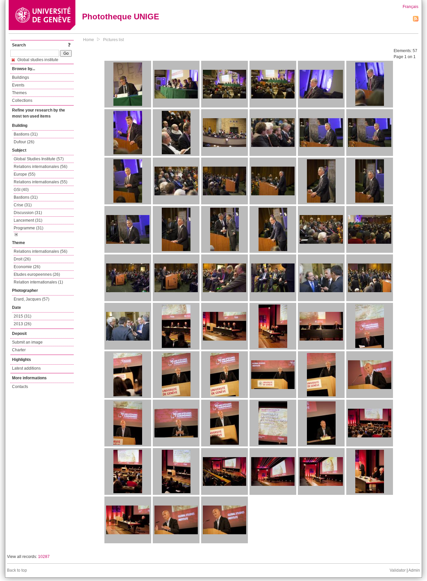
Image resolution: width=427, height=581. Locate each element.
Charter (19, 350)
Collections (22, 100)
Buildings (20, 77)
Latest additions (26, 368)
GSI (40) (21, 189)
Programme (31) (28, 228)
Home (88, 39)
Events (18, 85)
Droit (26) (22, 259)
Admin (414, 570)
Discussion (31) (28, 212)
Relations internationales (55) (40, 182)
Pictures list (113, 39)
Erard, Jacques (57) (31, 299)
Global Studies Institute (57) (39, 159)
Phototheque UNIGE (120, 16)
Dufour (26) (24, 142)
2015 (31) (22, 316)
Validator (398, 570)
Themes (19, 92)
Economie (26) (27, 266)
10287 (44, 556)
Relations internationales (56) (40, 166)
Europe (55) (24, 174)
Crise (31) (23, 205)
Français (410, 6)
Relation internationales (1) (38, 282)
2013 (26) (22, 324)
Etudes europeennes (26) (37, 274)
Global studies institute (37, 59)
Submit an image (27, 342)
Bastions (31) (26, 134)
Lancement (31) (28, 220)
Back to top (17, 570)
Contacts (20, 386)
